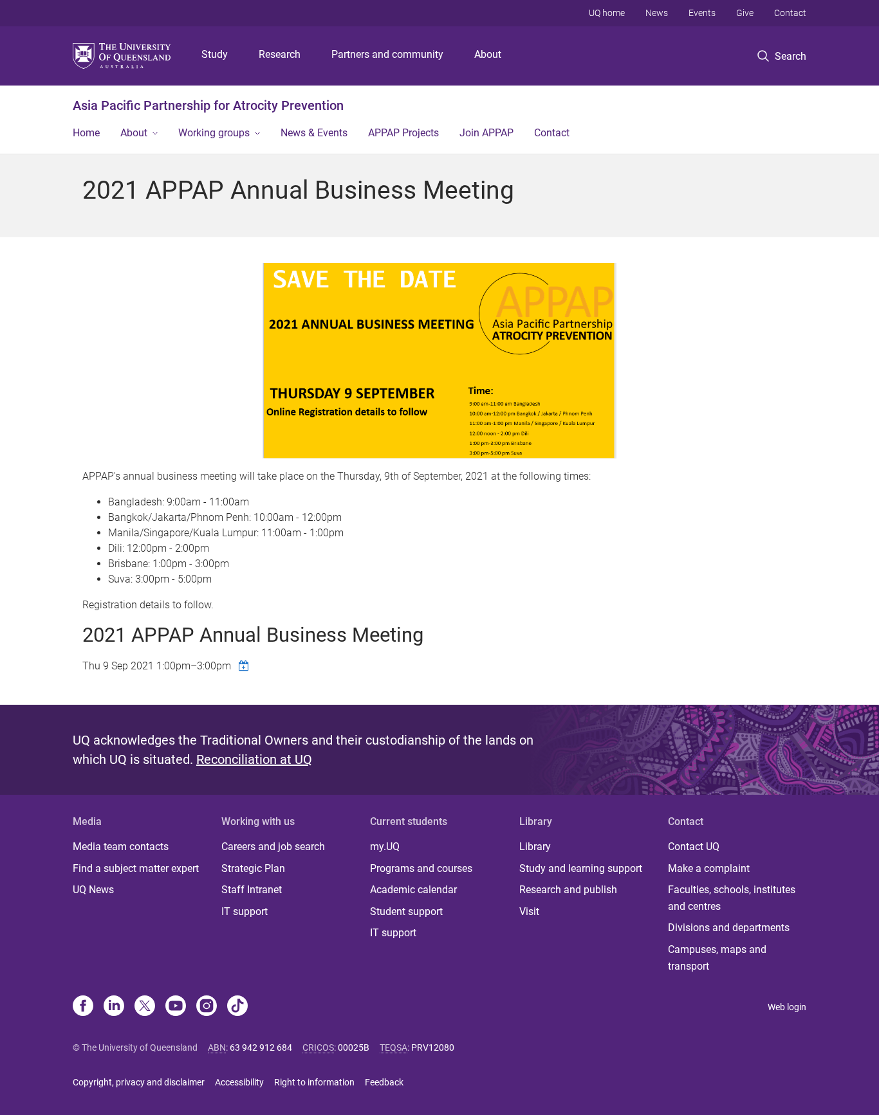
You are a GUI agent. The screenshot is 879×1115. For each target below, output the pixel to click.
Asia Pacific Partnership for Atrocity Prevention (208, 105)
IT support (244, 911)
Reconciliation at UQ (254, 759)
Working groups (214, 133)
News (656, 13)
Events (702, 13)
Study (214, 54)
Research (280, 54)
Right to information (314, 1082)
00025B (353, 1047)
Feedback (384, 1082)
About (487, 54)
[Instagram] (206, 1007)
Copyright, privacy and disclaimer (139, 1082)
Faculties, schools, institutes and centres (731, 898)
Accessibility (239, 1082)
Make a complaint (709, 868)
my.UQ (385, 846)
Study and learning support (580, 868)
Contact (790, 13)
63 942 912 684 (261, 1047)
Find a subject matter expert (136, 868)
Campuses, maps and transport (717, 957)
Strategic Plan (253, 868)
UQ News (93, 890)
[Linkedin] (114, 1007)
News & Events (314, 133)
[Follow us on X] (144, 1007)
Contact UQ (693, 846)
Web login (787, 1007)
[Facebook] (83, 1007)
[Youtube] (175, 1007)
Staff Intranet (251, 890)
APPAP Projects (403, 133)
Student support (406, 911)
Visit (529, 911)
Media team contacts (121, 846)
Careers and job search (273, 846)
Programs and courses (421, 868)
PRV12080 (432, 1047)
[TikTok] (237, 1007)
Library (535, 846)
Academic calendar (413, 890)
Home (86, 133)
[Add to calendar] (245, 665)
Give (745, 13)
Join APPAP (486, 133)
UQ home (607, 13)
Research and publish (568, 890)
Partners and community (387, 54)
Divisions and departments (729, 927)
